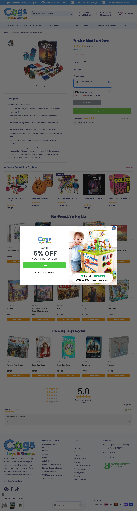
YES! (44, 265)
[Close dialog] (114, 228)
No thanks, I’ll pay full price (44, 272)
